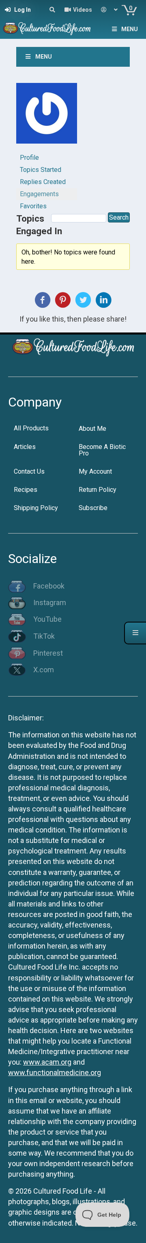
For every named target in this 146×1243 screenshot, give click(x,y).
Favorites (33, 206)
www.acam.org (47, 1062)
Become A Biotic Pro (102, 450)
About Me (92, 428)
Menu (129, 29)
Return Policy (97, 489)
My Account (95, 471)
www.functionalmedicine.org (54, 1072)
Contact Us (29, 471)
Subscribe (93, 508)
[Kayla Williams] (46, 117)
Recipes (25, 489)
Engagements (39, 194)
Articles (25, 447)
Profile (29, 157)
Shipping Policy (36, 508)
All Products (31, 428)
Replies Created (43, 182)
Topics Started (40, 170)
